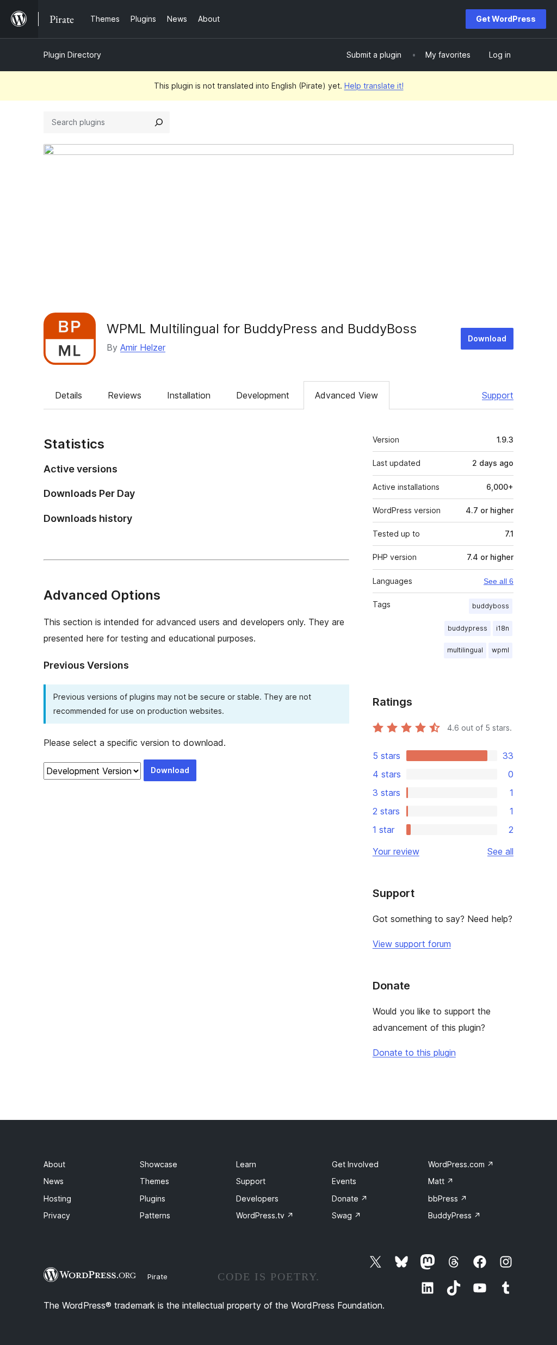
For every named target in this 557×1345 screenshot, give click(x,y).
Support (497, 395)
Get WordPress (506, 18)
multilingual (465, 650)
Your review (396, 851)
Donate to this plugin (414, 1052)
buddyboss (490, 606)
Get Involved (355, 1164)
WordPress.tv (265, 1215)
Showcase (158, 1164)
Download (487, 338)
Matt (441, 1181)
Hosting (57, 1198)
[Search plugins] (159, 122)
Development (262, 395)
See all (500, 851)
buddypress (467, 628)
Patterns (155, 1215)
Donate (350, 1198)
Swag (346, 1215)
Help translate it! (374, 85)
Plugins (152, 1198)
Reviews (124, 395)
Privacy (57, 1215)
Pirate (157, 1276)
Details (68, 395)
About (54, 1164)
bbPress (447, 1198)
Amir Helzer (142, 347)
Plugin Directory (72, 54)
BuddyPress (454, 1215)
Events (344, 1181)
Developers (257, 1198)
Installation (189, 395)
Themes (154, 1181)
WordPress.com (461, 1164)
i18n (502, 628)
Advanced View (346, 395)
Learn (246, 1164)
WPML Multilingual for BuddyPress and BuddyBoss (262, 329)
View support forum (412, 943)
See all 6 (498, 581)
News (54, 1181)
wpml (500, 650)
